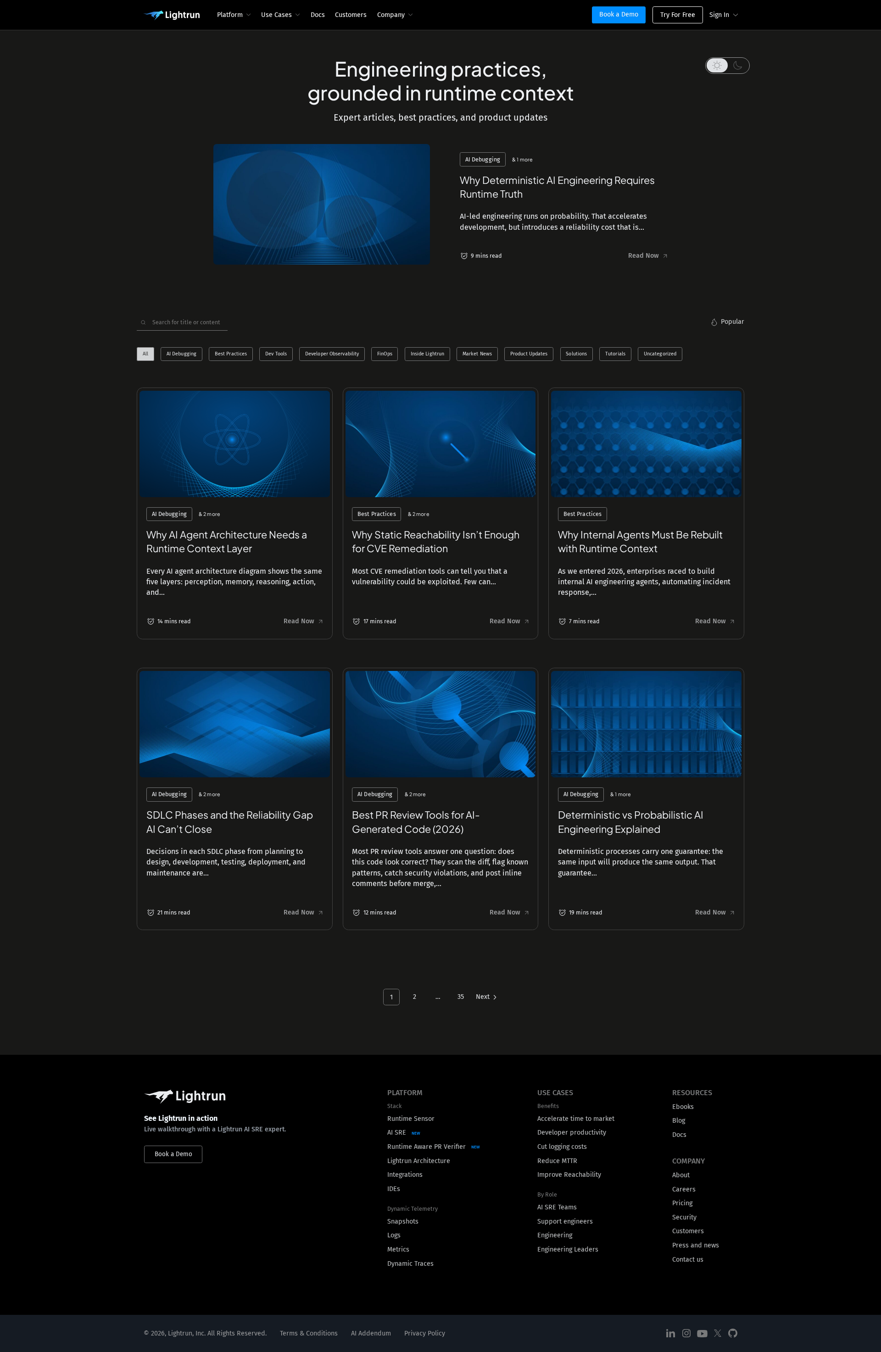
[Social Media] (670, 1333)
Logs (394, 1235)
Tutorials (615, 354)
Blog (678, 1121)
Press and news (695, 1245)
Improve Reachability (569, 1175)
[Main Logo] (171, 16)
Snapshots (402, 1221)
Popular (732, 322)
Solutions (576, 354)
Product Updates (529, 354)
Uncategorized (660, 354)
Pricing (682, 1203)
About (681, 1175)
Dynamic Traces (410, 1264)
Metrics (398, 1249)
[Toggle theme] (728, 65)
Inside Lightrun (428, 354)
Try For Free (677, 15)
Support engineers (565, 1221)
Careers (684, 1189)
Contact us (687, 1259)
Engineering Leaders (567, 1249)
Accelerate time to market (575, 1119)
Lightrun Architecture (418, 1161)
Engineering (554, 1235)
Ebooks (683, 1107)
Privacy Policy (424, 1333)
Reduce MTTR (557, 1161)
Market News (477, 354)
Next (483, 997)
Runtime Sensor (411, 1119)
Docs (318, 15)
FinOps (384, 354)
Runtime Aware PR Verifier (426, 1147)
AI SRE (396, 1132)
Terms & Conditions (309, 1333)
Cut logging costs (562, 1147)
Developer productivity (571, 1132)
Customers (351, 15)
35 (460, 997)
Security (684, 1217)
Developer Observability (332, 354)
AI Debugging (181, 354)
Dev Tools (276, 354)
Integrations (405, 1175)
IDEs (393, 1189)
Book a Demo (618, 14)
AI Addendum (371, 1333)
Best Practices (231, 354)
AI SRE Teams (557, 1207)
